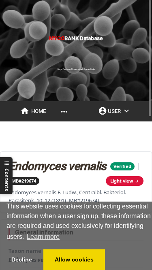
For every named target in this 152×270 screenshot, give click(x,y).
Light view (121, 181)
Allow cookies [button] (74, 259)
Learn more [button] (43, 236)
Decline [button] (21, 259)
